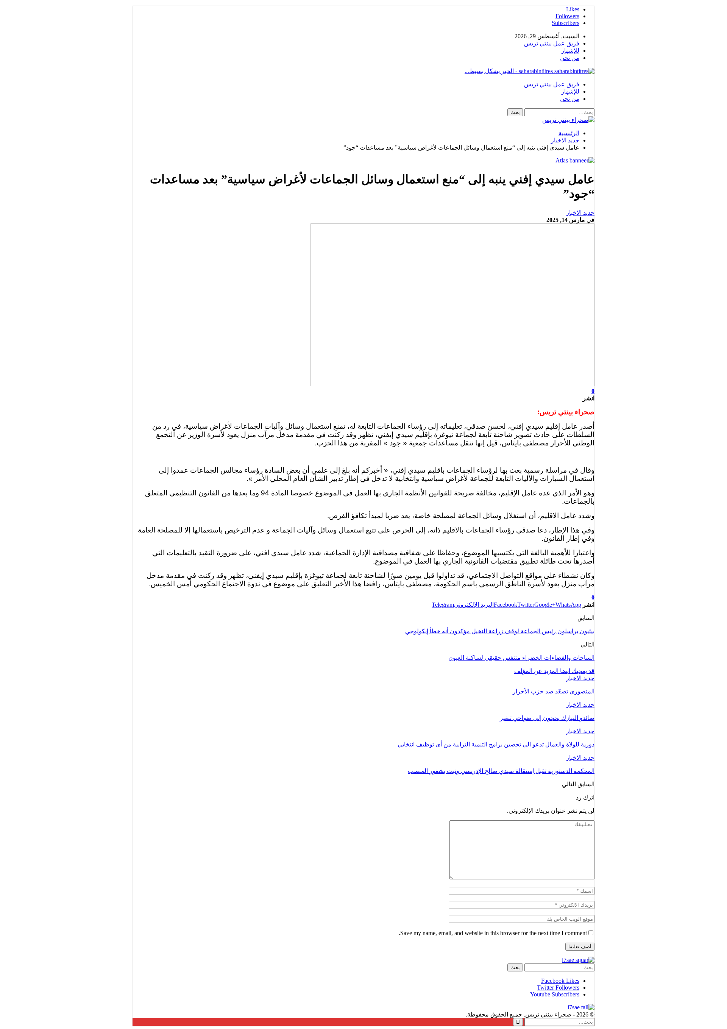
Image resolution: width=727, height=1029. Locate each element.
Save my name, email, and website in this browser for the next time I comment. (493, 933)
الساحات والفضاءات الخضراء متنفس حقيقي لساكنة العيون (521, 657)
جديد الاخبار (580, 212)
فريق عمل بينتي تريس (551, 43)
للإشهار (570, 50)
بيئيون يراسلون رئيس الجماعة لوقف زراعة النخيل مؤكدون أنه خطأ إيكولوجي (499, 631)
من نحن (569, 58)
